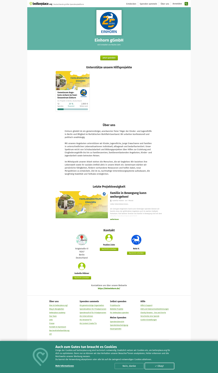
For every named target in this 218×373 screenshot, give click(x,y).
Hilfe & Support (146, 305)
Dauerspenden (115, 329)
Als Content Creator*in (88, 323)
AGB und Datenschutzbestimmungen (154, 309)
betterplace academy (57, 313)
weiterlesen (114, 219)
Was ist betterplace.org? (58, 305)
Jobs (51, 320)
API (50, 334)
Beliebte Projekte (116, 309)
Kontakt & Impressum (57, 327)
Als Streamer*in (86, 320)
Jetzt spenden (109, 58)
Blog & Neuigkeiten (56, 309)
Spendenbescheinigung (119, 325)
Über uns (165, 4)
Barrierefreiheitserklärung (59, 330)
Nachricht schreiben (109, 249)
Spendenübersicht (117, 322)
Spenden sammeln (148, 4)
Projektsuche (115, 305)
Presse (51, 323)
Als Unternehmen (86, 316)
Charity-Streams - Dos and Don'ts (153, 313)
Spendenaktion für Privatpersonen (93, 309)
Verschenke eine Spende (149, 316)
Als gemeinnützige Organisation (92, 305)
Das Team (53, 316)
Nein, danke (129, 366)
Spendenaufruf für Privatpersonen (93, 313)
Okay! (160, 366)
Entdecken (131, 4)
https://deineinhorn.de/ (109, 288)
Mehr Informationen (64, 366)
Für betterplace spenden (119, 313)
